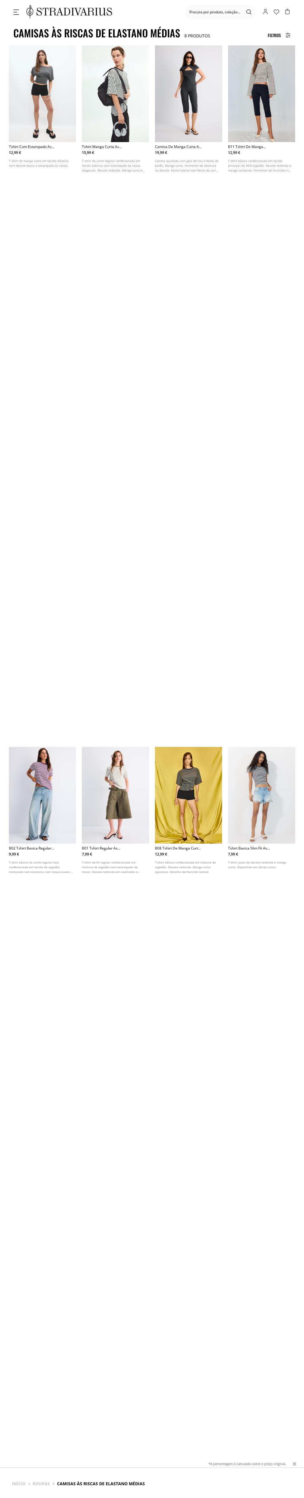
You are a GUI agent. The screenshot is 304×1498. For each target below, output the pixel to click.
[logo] (69, 12)
